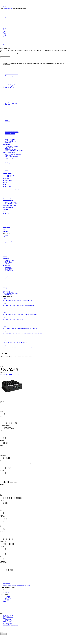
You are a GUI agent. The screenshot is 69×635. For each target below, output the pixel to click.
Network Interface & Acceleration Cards (11, 132)
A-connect (4, 611)
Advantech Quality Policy (6, 227)
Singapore (4, 35)
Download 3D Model (8, 374)
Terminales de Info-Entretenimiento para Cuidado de (14, 150)
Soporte (4, 236)
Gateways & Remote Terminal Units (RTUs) (12, 98)
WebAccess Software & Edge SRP (11, 103)
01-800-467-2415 (6, 592)
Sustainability (5, 280)
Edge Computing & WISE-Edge (7, 173)
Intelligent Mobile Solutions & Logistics (9, 152)
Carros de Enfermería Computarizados (11, 146)
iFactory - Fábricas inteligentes (7, 180)
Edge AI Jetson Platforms (9, 140)
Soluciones (4, 171)
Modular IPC (7, 125)
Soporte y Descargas (6, 238)
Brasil (4, 13)
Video (4, 607)
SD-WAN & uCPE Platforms (10, 134)
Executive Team (7, 261)
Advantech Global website (7, 8)
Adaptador (6, 170)
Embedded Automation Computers (11, 97)
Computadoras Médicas (9, 147)
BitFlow (6, 219)
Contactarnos (6, 591)
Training (6, 276)
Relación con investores (6, 265)
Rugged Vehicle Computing (7, 198)
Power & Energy (8, 101)
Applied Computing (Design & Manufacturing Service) (11, 89)
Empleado (4, 282)
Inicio (4, 290)
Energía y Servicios (6, 178)
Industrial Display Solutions (7, 213)
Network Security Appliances (10, 133)
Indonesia (4, 31)
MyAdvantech (5, 4)
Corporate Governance (9, 268)
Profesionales (5, 272)
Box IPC (6, 120)
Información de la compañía (9, 260)
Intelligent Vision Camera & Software (11, 141)
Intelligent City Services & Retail (8, 158)
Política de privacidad (6, 628)
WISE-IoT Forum (8, 250)
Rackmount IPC (7, 126)
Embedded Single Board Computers (11, 80)
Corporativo (5, 256)
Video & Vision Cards (8, 142)
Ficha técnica (2, 374)
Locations (6, 277)
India (3, 30)
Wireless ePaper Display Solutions (10, 87)
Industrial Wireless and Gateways (10, 113)
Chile (3, 16)
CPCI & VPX (7, 121)
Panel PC (6, 100)
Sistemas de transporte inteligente (8, 200)
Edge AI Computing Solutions (10, 175)
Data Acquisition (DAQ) (9, 96)
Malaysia (4, 34)
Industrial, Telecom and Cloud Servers (11, 131)
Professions (7, 274)
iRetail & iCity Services (7, 621)
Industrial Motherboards (9, 85)
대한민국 (4, 33)
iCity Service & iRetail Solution (10, 161)
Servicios (4, 220)
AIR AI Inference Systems (7, 294)
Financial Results (8, 267)
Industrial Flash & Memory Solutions (11, 84)
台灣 (3, 36)
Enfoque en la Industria (7, 606)
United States (5, 12)
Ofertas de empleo (6, 600)
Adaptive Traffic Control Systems (10, 202)
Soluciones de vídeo (6, 217)
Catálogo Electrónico (6, 609)
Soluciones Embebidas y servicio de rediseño (9, 205)
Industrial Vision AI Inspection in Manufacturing (13, 189)
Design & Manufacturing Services (8, 207)
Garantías (6, 243)
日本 (3, 32)
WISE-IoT (6, 235)
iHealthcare (4, 182)
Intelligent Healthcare (6, 144)
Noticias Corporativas (6, 597)
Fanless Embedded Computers (10, 81)
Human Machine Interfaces (9, 99)
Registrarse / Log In (6, 58)
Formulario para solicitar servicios (10, 241)
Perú (3, 18)
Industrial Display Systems (9, 83)
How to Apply (7, 278)
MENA (4, 44)
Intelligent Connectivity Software (10, 114)
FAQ (3, 610)
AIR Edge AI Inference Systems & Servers (10, 293)
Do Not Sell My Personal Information (9, 629)
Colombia (4, 17)
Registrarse (4, 3)
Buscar (4, 5)
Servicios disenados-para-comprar (8, 225)
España (4, 6)
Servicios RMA (7, 240)
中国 (3, 29)
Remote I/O (7, 102)
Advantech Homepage (4, 0)
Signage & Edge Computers (9, 163)
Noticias (4, 608)
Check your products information (10, 242)
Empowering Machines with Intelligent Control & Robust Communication (17, 188)
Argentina (4, 15)
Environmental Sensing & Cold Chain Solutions (13, 154)
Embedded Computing (6, 291)
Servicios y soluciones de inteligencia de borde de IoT (11, 215)
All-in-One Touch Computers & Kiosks (11, 160)
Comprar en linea (6, 589)
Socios (4, 229)
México (4, 14)
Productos (4, 69)
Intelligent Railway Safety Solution (11, 203)
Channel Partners (5, 231)
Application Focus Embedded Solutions (11, 75)
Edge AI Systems (8, 176)
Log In (8, 3)
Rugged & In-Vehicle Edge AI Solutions (11, 156)
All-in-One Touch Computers (10, 194)
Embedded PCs (7, 79)
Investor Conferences (8, 269)
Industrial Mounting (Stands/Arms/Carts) (9, 165)
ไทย (3, 37)
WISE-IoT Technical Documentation (11, 251)
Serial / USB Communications (10, 115)
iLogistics (4, 211)
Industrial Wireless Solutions (9, 86)
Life (5, 275)
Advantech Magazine (8, 262)
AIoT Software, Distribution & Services (11, 74)
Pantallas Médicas (8, 148)
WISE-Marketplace (6, 287)
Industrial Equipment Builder (7, 186)
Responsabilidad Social (7, 599)
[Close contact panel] (0, 574)
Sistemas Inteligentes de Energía (10, 149)
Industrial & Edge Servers (7, 184)
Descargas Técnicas (16, 374)
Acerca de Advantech (6, 258)
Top (2, 632)
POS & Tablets (7, 162)
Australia (4, 28)
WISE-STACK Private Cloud (10, 135)
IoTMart (4, 286)
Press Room (7, 263)
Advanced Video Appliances (10, 139)
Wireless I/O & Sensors (9, 104)
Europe (4, 22)
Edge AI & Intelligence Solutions (10, 78)
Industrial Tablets (8, 155)
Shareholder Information (9, 270)
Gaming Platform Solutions (9, 82)
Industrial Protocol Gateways (10, 112)
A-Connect (4, 288)
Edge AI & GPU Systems (9, 122)
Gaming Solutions (5, 209)
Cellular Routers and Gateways (10, 109)
